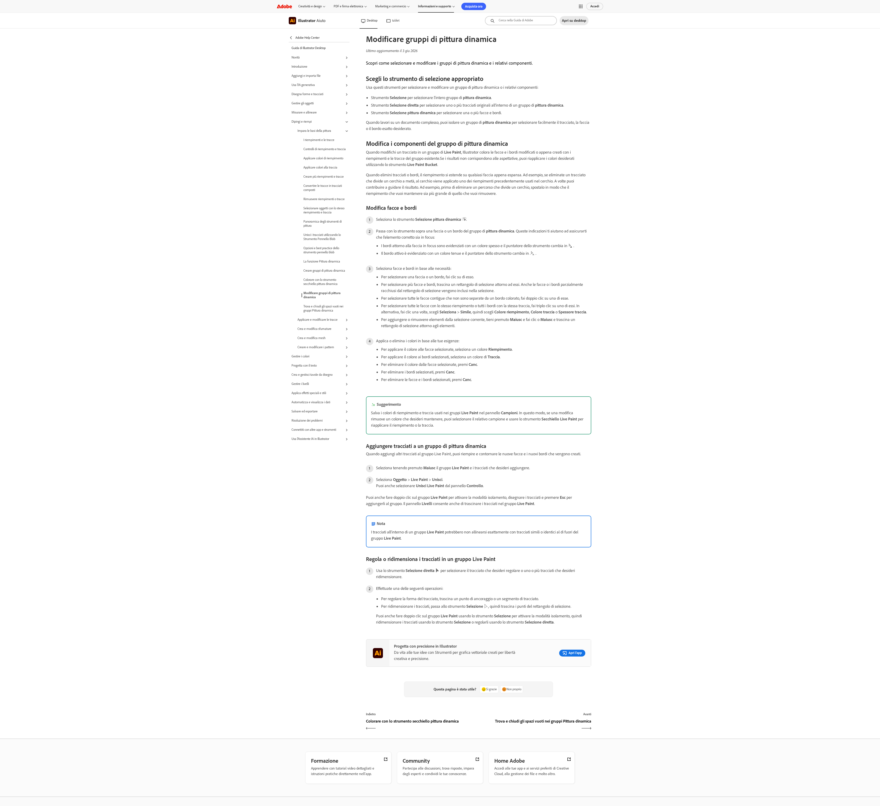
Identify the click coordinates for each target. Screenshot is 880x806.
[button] (580, 6)
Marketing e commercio (390, 6)
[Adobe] (284, 6)
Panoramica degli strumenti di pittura (322, 224)
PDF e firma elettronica (348, 6)
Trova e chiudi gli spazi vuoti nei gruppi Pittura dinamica (323, 308)
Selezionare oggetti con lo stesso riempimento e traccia (323, 210)
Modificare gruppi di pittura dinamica (322, 295)
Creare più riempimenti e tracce (323, 177)
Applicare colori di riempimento (323, 158)
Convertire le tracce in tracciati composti (322, 188)
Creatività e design (310, 6)
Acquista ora (473, 6)
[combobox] (521, 20)
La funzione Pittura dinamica (321, 261)
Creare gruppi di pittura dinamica (324, 271)
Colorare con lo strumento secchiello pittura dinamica (320, 282)
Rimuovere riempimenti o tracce (324, 199)
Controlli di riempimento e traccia (324, 149)
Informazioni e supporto (434, 6)
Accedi (594, 6)
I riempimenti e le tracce (318, 140)
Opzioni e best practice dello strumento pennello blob (321, 250)
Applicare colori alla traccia (320, 167)
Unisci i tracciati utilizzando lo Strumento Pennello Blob (322, 237)
